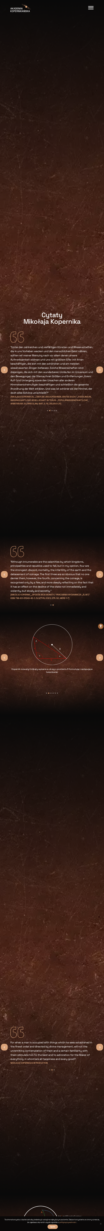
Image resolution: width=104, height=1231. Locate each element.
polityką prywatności (68, 1222)
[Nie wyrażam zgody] (100, 1223)
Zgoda (52, 1227)
